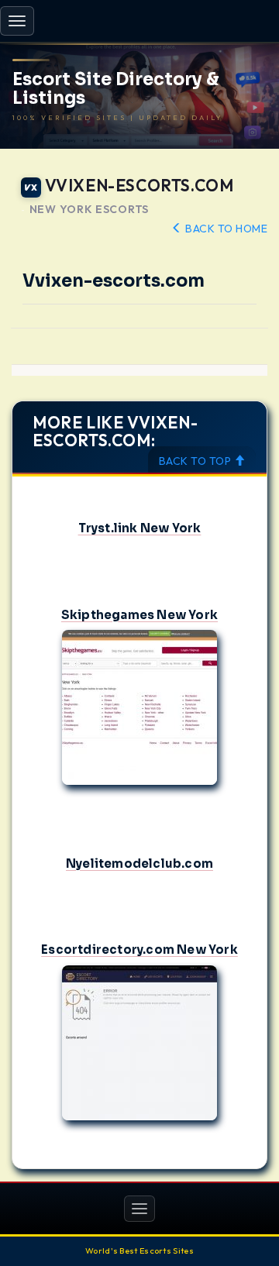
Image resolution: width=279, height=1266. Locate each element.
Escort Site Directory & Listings (115, 89)
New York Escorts (89, 209)
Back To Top (196, 461)
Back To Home (225, 229)
